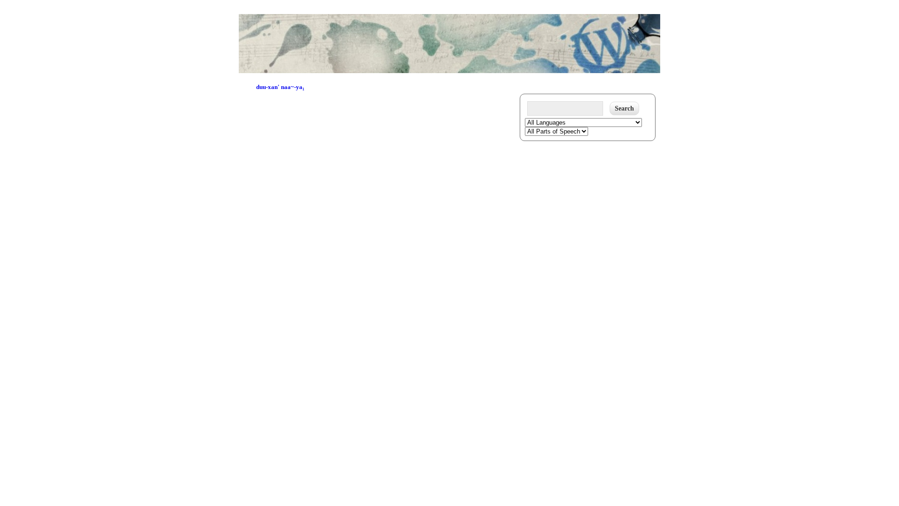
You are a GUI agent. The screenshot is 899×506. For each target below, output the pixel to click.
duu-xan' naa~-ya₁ (280, 86)
